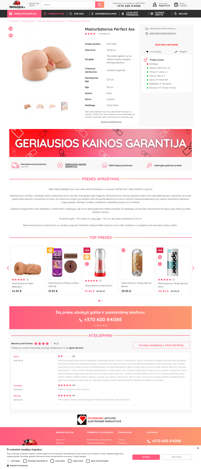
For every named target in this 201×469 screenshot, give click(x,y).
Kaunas (122, 443)
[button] (24, 14)
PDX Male (111, 44)
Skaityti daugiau (79, 456)
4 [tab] (64, 106)
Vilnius (121, 439)
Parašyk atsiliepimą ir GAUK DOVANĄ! (161, 345)
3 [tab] (52, 106)
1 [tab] (27, 106)
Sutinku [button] (146, 457)
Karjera (60, 443)
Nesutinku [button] (177, 457)
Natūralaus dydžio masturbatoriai (51, 21)
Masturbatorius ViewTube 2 (98, 285)
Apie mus (60, 439)
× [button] (198, 448)
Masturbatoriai (28, 21)
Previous (8, 268)
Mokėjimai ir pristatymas (99, 439)
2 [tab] (39, 106)
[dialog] (100, 457)
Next (193, 268)
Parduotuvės (125, 432)
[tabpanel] (46, 61)
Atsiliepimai (100, 335)
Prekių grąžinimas (96, 443)
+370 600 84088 (129, 6)
